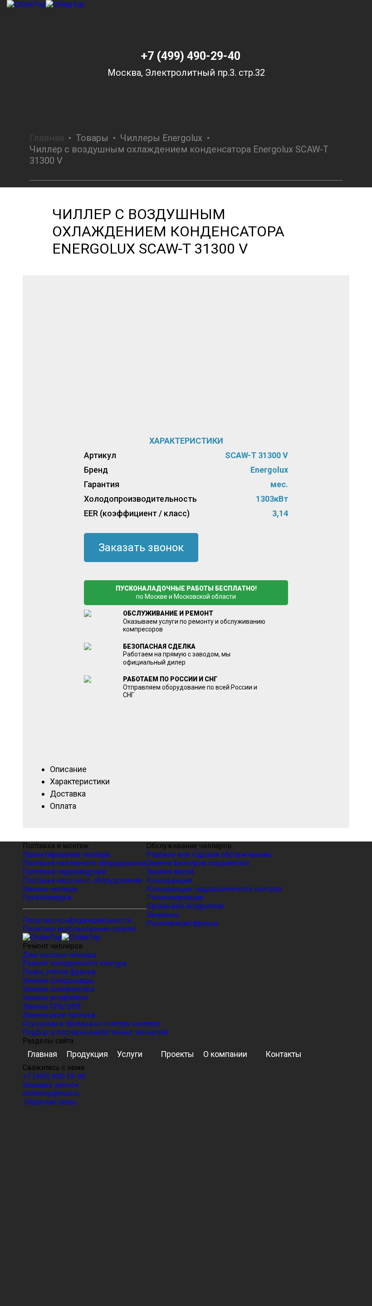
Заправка (162, 914)
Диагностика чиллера (59, 954)
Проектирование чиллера (66, 854)
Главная (46, 137)
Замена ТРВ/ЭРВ (52, 1006)
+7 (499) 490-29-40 (190, 56)
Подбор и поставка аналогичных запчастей (95, 1032)
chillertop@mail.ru (51, 1093)
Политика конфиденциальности (77, 920)
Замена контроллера (58, 980)
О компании (225, 1054)
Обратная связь (50, 1102)
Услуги (129, 1054)
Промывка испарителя (185, 906)
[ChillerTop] (186, 4)
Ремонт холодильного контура (75, 963)
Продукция (87, 1054)
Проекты (177, 1054)
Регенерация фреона (182, 923)
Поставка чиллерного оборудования (85, 863)
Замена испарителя (55, 997)
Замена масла (170, 871)
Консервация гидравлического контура (214, 889)
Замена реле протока (59, 1015)
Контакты (283, 1054)
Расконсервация (175, 897)
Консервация (169, 880)
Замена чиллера (50, 889)
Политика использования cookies (79, 928)
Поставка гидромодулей (64, 871)
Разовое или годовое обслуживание (209, 854)
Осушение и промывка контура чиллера (91, 1023)
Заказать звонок (141, 547)
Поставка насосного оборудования (82, 880)
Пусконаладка (47, 897)
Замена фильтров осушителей (198, 863)
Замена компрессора (58, 989)
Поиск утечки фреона (59, 972)
